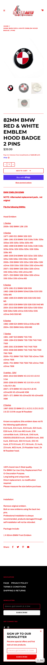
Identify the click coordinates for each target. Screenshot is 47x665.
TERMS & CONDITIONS (14, 587)
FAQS (6, 583)
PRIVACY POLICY (19, 583)
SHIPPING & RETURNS (14, 590)
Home (6, 26)
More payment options (23, 183)
